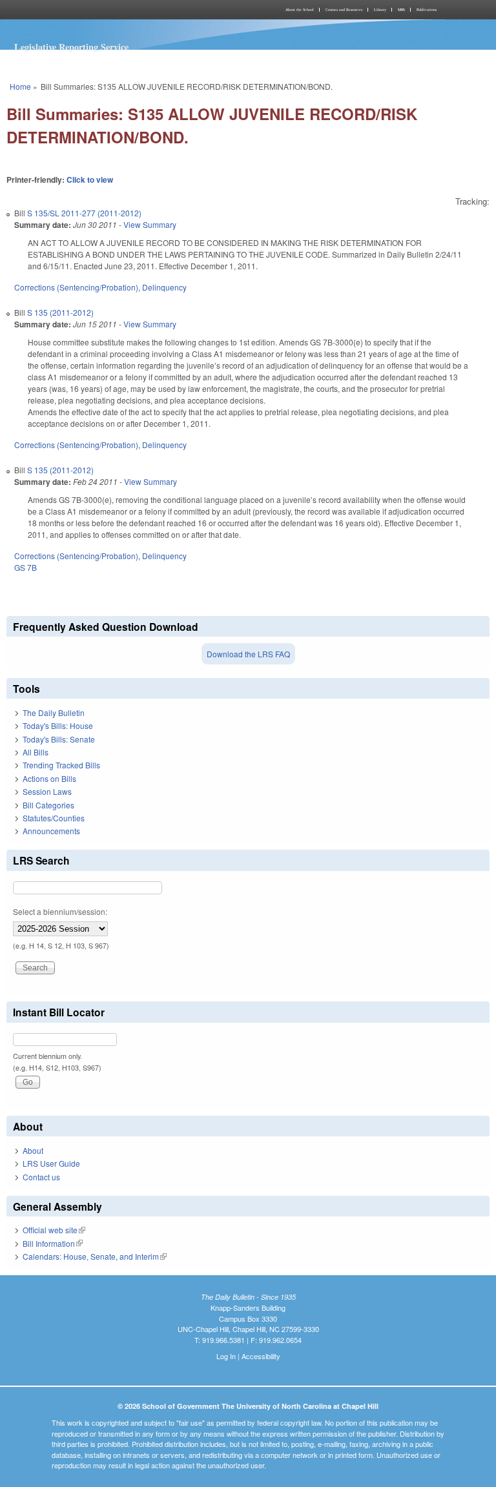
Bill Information (53, 1243)
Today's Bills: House (58, 725)
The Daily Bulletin (54, 712)
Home (20, 86)
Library (380, 10)
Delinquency (164, 287)
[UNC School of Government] (125, 9)
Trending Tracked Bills (61, 764)
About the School (299, 10)
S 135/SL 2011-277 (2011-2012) (84, 212)
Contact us (41, 1176)
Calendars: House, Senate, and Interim (95, 1256)
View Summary (149, 224)
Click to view (90, 179)
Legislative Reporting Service (71, 47)
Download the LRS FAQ (248, 653)
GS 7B (25, 567)
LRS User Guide (51, 1163)
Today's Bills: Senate (59, 738)
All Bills (35, 751)
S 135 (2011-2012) (60, 312)
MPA (401, 10)
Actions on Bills (49, 778)
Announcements (51, 830)
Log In (226, 1356)
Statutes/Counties (54, 817)
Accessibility (261, 1356)
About (33, 1150)
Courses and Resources (344, 10)
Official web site (54, 1229)
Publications (427, 10)
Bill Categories (48, 804)
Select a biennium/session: (60, 911)
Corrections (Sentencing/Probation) (76, 287)
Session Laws (47, 791)
